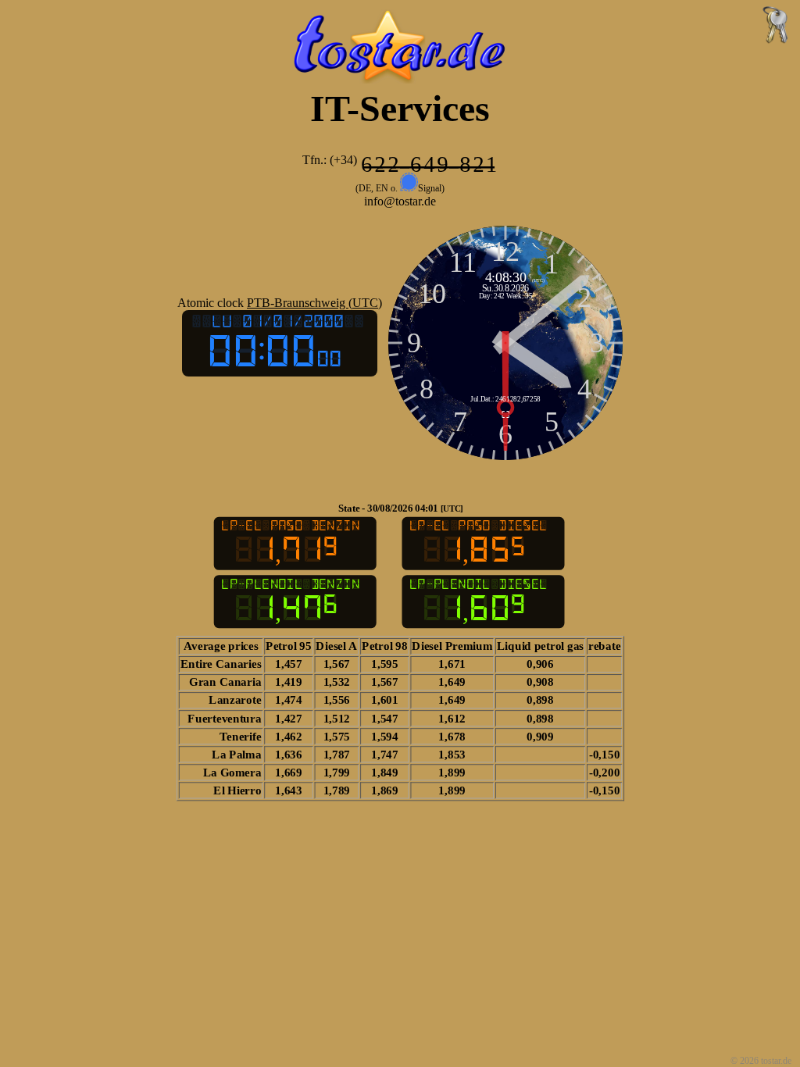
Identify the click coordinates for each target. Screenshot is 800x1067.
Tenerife (240, 736)
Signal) (431, 188)
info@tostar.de (400, 201)
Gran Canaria (225, 682)
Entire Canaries (220, 664)
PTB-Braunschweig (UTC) (314, 302)
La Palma (236, 754)
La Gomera (231, 771)
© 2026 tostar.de (762, 1060)
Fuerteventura (224, 718)
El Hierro (236, 789)
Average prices (220, 646)
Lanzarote (235, 700)
